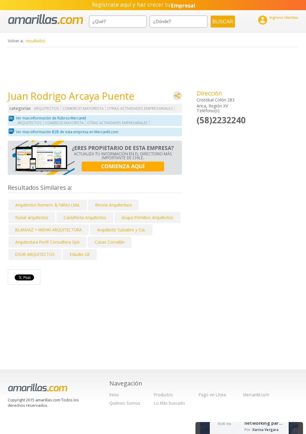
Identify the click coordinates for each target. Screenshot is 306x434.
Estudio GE (80, 254)
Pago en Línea (212, 394)
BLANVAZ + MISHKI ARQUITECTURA (48, 230)
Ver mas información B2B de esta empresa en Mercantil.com (67, 131)
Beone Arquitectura (113, 205)
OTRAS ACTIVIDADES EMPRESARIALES (140, 108)
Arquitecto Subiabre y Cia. (121, 230)
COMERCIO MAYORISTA (83, 108)
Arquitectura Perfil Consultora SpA (47, 242)
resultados (35, 40)
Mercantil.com (256, 394)
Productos (163, 394)
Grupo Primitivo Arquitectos (147, 217)
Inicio (114, 394)
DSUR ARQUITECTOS (35, 254)
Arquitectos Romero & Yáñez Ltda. (47, 205)
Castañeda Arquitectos (85, 217)
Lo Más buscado (169, 403)
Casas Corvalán (110, 242)
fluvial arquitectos (31, 217)
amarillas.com (45, 19)
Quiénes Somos (124, 403)
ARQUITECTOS (46, 108)
